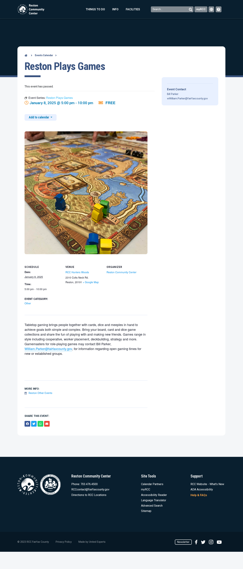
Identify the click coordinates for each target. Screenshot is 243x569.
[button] (27, 424)
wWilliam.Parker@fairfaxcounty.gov (187, 98)
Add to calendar (39, 117)
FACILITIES (133, 9)
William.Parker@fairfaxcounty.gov (48, 348)
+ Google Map (91, 282)
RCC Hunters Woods (77, 272)
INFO (115, 9)
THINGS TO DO (95, 9)
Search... (158, 9)
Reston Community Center (121, 272)
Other (28, 303)
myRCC (201, 9)
